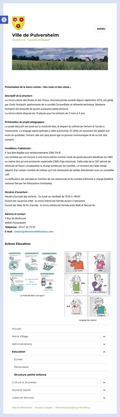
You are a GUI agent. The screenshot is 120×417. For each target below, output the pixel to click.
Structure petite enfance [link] (30, 374)
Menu (101, 28)
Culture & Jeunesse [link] (24, 382)
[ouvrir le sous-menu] (104, 336)
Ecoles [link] (18, 359)
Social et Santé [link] (21, 390)
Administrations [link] (22, 344)
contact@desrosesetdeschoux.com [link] (33, 231)
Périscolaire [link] (21, 367)
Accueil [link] (16, 328)
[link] (4, 20)
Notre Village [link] (20, 336)
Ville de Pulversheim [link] (35, 35)
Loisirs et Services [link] (23, 397)
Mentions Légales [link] (44, 407)
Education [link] (18, 351)
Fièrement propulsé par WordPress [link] (72, 407)
